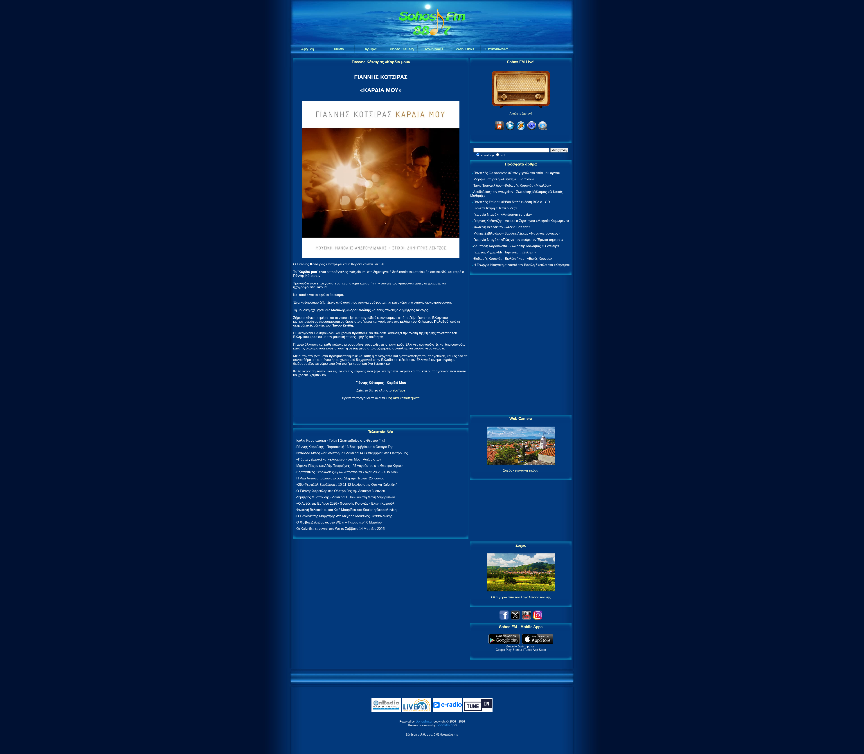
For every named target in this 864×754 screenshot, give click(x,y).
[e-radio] (447, 711)
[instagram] (538, 618)
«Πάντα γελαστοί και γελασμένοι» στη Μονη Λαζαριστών (338, 459)
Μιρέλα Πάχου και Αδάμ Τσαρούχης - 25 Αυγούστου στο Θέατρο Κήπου (349, 466)
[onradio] (386, 711)
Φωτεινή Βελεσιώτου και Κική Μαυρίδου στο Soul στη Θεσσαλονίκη (346, 510)
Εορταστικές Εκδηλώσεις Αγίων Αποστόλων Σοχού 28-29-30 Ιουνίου (347, 472)
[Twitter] (515, 618)
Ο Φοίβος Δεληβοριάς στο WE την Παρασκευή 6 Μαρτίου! (339, 522)
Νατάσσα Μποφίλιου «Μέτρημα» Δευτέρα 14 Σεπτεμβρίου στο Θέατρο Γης (352, 453)
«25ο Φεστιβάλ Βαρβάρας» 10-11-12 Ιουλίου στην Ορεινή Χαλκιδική (346, 484)
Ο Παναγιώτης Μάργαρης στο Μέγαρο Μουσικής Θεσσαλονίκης (344, 516)
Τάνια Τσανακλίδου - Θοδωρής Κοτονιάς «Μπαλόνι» (512, 185)
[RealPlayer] (532, 129)
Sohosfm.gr (424, 721)
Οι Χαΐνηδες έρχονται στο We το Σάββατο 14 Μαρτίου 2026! (340, 528)
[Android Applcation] (504, 643)
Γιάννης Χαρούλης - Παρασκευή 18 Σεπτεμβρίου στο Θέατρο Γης (344, 447)
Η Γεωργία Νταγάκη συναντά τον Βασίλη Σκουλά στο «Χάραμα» (521, 265)
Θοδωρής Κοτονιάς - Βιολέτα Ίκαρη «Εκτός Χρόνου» (512, 258)
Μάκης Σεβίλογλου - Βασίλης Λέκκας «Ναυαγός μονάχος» (516, 233)
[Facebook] (504, 618)
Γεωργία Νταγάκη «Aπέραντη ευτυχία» (502, 214)
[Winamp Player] (521, 129)
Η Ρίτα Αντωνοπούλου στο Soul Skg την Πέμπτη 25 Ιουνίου (340, 478)
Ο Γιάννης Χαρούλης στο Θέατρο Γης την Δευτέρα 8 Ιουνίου (340, 491)
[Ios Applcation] (537, 643)
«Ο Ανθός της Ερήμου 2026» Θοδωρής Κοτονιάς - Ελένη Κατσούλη (346, 503)
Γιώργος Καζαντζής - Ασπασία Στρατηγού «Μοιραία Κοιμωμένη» (521, 221)
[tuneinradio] (478, 711)
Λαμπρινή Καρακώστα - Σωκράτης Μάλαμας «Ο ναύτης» (516, 246)
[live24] (417, 711)
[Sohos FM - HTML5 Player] (499, 129)
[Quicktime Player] (542, 129)
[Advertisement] (521, 344)
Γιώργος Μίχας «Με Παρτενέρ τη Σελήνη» (504, 252)
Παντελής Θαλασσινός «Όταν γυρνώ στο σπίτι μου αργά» (516, 173)
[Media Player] (510, 129)
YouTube (398, 390)
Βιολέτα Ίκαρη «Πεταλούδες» (495, 208)
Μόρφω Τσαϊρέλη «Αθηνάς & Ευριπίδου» (503, 179)
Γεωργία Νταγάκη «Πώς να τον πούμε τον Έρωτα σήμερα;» (518, 240)
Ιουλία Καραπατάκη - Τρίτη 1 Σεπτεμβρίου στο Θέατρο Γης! (340, 440)
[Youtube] (526, 618)
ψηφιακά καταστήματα (403, 398)
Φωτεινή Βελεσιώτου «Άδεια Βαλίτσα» (501, 227)
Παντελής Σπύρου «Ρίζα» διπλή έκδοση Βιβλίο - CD (511, 202)
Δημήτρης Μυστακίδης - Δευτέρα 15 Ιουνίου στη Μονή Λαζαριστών (345, 497)
